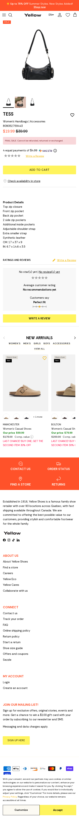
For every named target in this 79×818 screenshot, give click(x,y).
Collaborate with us (15, 591)
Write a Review (35, 156)
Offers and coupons (15, 654)
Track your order (13, 619)
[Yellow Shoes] (33, 15)
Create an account (15, 688)
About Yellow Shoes (15, 561)
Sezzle (7, 660)
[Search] (12, 15)
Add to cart (39, 170)
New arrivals (39, 338)
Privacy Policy (10, 796)
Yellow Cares (11, 585)
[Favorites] (67, 15)
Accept (58, 810)
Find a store (10, 567)
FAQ (5, 625)
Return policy (11, 636)
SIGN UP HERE (16, 740)
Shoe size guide (13, 648)
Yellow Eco (9, 579)
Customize (21, 810)
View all (39, 348)
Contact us (10, 613)
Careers (8, 573)
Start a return (12, 642)
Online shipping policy (16, 630)
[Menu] (4, 15)
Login (6, 682)
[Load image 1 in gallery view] (37, 57)
